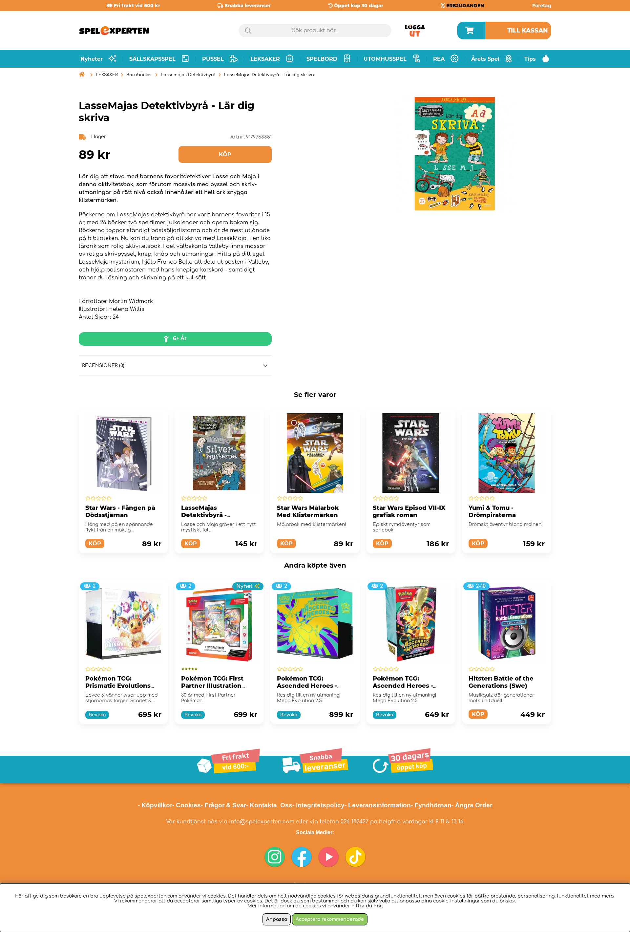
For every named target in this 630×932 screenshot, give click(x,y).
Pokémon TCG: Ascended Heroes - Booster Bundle (403, 686)
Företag (541, 6)
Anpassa (276, 919)
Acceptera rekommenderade (330, 919)
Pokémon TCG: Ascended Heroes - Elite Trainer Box (307, 686)
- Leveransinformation (378, 805)
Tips (530, 59)
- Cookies (186, 805)
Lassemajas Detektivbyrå (188, 75)
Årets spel (485, 59)
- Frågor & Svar (223, 805)
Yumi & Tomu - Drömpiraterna (492, 511)
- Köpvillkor (155, 805)
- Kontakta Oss (269, 805)
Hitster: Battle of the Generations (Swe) (501, 682)
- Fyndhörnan (431, 805)
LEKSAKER (107, 75)
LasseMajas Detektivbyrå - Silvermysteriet (205, 515)
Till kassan (527, 30)
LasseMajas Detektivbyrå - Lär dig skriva (269, 75)
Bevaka (97, 714)
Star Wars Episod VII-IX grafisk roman (409, 511)
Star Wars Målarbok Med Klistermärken (308, 511)
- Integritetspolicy (318, 805)
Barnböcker (139, 75)
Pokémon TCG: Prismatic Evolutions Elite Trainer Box (118, 686)
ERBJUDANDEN (465, 6)
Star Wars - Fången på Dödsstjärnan (120, 511)
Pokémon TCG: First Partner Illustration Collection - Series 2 (212, 686)
